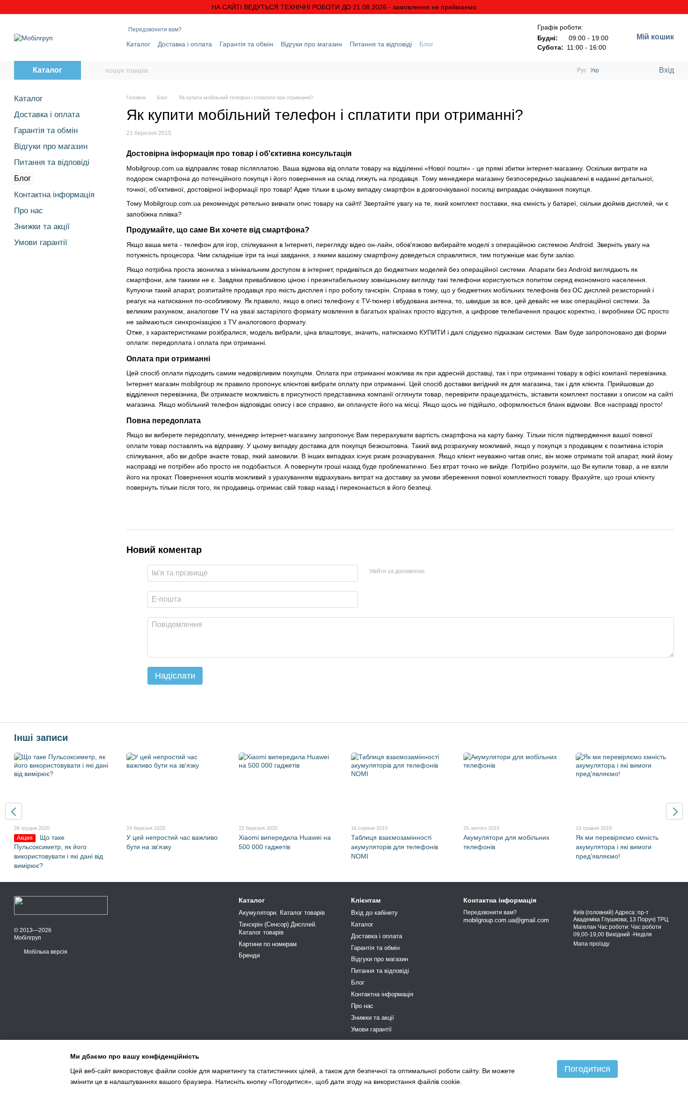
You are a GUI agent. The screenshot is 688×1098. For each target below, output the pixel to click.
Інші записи (41, 737)
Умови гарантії (40, 242)
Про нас (28, 210)
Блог (426, 44)
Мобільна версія (44, 952)
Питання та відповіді (381, 44)
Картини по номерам (268, 944)
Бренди (249, 955)
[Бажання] (632, 70)
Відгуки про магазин (311, 44)
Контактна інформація (54, 194)
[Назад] (13, 811)
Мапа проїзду (591, 944)
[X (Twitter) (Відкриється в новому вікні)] (492, 44)
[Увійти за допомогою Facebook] (434, 571)
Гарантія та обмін (246, 44)
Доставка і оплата (185, 44)
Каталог (138, 44)
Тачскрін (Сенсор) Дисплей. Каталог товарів (278, 928)
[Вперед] (674, 811)
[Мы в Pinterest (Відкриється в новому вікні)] (503, 44)
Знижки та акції (42, 226)
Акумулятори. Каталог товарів (282, 912)
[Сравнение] (613, 70)
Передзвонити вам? (155, 29)
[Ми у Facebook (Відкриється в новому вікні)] (481, 44)
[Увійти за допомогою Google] (449, 571)
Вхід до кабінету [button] (374, 912)
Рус (581, 70)
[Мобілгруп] (61, 905)
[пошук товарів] (97, 70)
